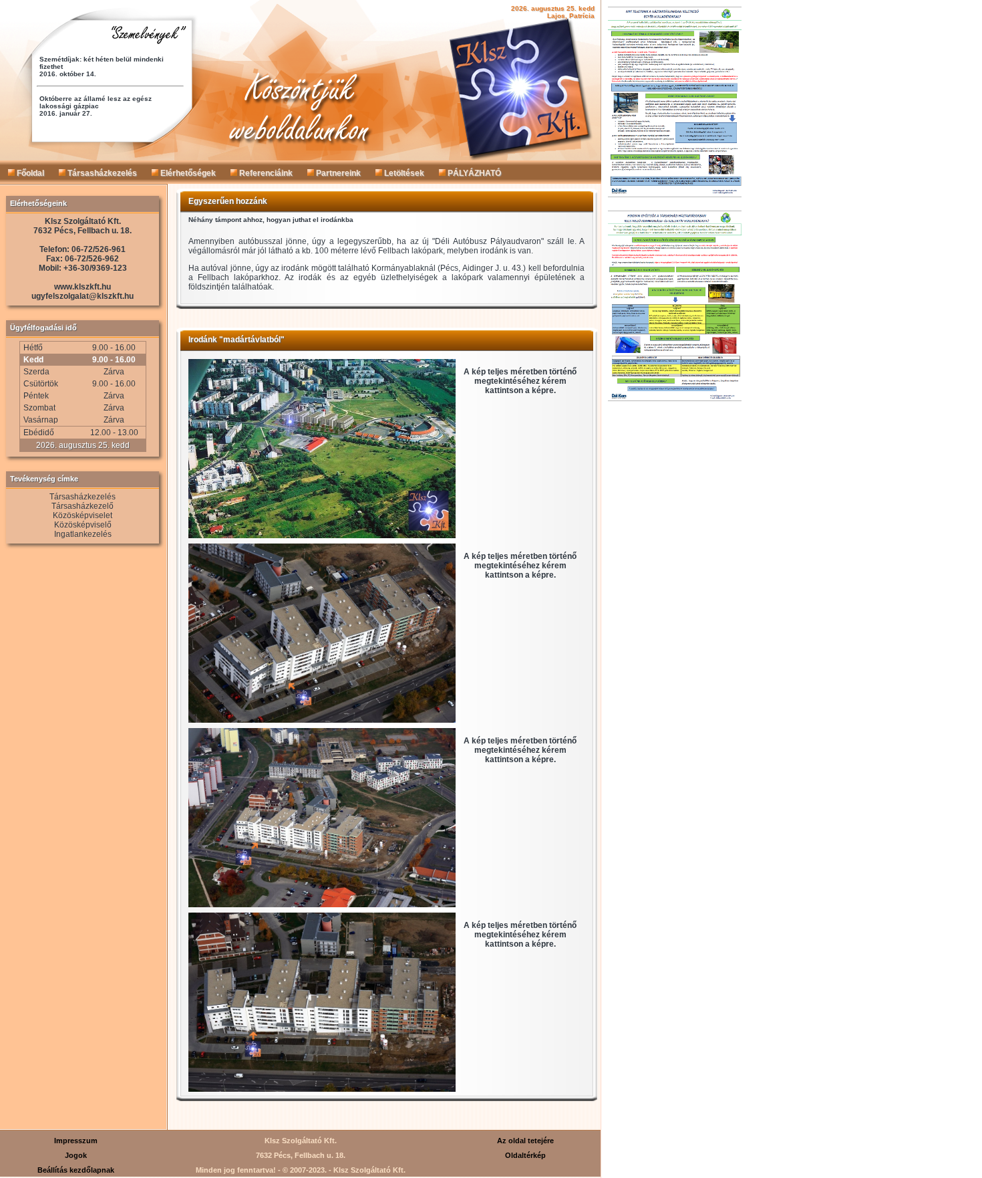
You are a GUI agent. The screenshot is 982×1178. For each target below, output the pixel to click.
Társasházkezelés (101, 173)
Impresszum (76, 1141)
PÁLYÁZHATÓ (473, 173)
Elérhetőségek (187, 173)
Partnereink (337, 173)
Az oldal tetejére (525, 1141)
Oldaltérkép (525, 1155)
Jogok (76, 1155)
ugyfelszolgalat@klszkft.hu (82, 296)
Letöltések (403, 173)
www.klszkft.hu (82, 286)
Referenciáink (265, 173)
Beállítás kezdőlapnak (75, 1170)
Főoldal (29, 173)
